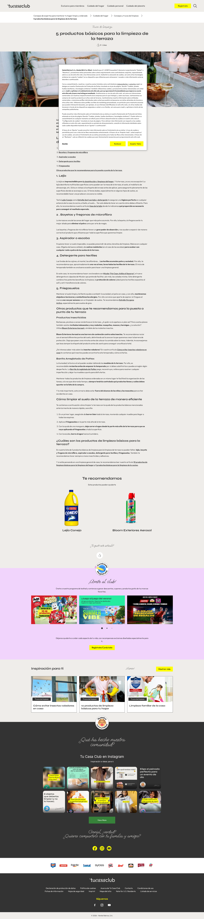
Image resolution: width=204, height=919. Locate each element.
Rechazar (117, 144)
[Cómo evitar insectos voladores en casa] (54, 694)
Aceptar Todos (135, 144)
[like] (99, 555)
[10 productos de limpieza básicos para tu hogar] (102, 694)
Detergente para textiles (69, 161)
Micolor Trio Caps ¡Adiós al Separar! (118, 273)
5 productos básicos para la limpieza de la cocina (117, 465)
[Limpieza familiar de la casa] (150, 694)
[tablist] (102, 628)
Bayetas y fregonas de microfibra (73, 152)
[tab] (102, 628)
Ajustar (65, 144)
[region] (103, 107)
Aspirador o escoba (67, 157)
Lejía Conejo (67, 200)
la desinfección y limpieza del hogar (98, 181)
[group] (102, 613)
